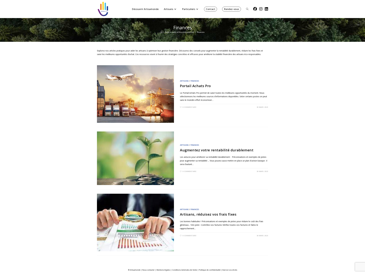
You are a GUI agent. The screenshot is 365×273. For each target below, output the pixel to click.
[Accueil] (161, 32)
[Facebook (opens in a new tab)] (255, 9)
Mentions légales (163, 270)
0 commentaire (189, 107)
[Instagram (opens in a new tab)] (261, 9)
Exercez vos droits (229, 270)
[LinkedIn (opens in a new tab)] (266, 9)
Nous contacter (148, 270)
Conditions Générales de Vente (184, 270)
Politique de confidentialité (210, 270)
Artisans (184, 81)
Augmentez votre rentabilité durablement (216, 150)
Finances (201, 32)
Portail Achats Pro (195, 85)
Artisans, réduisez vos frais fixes (208, 214)
